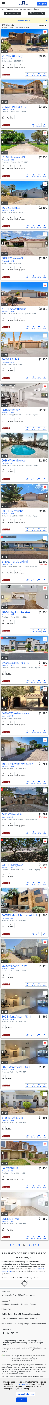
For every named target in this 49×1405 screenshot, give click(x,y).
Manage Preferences (26, 1394)
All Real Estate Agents (26, 1295)
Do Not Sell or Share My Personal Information (21, 1314)
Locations (13, 13)
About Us (24, 1304)
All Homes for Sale (9, 1295)
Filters (38, 13)
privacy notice (23, 1384)
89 (34, 1245)
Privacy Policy (7, 1309)
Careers (33, 1304)
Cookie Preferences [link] (38, 1324)
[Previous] (2, 41)
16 (19, 1245)
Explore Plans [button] (27, 1360)
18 (28, 1245)
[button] (42, 3)
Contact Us (15, 1304)
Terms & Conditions (9, 1319)
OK (22, 1400)
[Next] (46, 41)
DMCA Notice (7, 1324)
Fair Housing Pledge (21, 1324)
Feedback (5, 1304)
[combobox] (42, 25)
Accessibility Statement (28, 1319)
